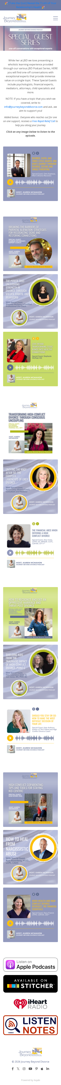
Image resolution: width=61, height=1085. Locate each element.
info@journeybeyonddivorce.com (23, 107)
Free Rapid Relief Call (43, 121)
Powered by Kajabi (30, 1080)
